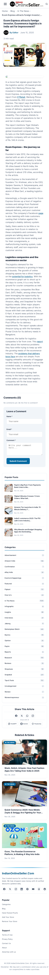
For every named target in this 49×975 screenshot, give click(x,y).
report (40, 341)
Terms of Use (7, 935)
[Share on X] (21, 716)
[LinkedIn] (21, 889)
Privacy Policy (7, 939)
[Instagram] (16, 889)
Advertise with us (9, 952)
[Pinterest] (27, 889)
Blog (12, 11)
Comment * (11, 440)
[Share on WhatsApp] (27, 716)
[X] (10, 889)
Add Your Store (8, 917)
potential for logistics (22, 276)
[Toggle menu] (5, 4)
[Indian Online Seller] (26, 4)
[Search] (46, 4)
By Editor (14, 32)
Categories (6, 904)
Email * (9, 429)
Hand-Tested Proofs (10, 913)
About (4, 948)
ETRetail (21, 97)
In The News (23, 11)
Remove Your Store (9, 921)
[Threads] (39, 889)
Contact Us (6, 943)
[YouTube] (33, 889)
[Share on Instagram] (33, 716)
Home (5, 11)
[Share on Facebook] (16, 716)
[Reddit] (44, 889)
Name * (9, 416)
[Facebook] (4, 889)
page (40, 213)
